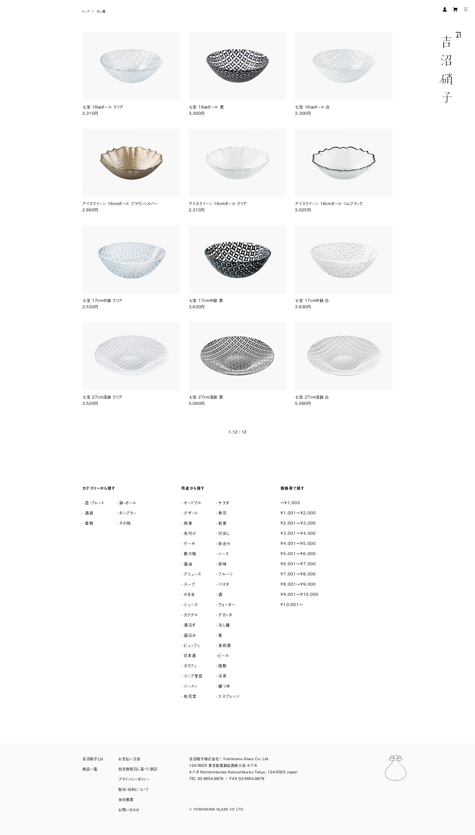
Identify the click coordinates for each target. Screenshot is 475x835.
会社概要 (126, 799)
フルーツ (225, 574)
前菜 (222, 523)
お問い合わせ (129, 809)
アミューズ (192, 574)
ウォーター (226, 604)
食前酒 (224, 645)
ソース (223, 553)
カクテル (191, 614)
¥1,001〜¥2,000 (298, 512)
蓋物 (89, 523)
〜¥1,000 (290, 502)
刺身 (188, 523)
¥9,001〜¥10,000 (299, 594)
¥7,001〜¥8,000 (298, 574)
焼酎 (222, 665)
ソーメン (190, 686)
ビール (223, 655)
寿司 (222, 512)
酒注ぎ (190, 624)
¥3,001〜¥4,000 (298, 533)
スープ (189, 584)
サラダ (223, 502)
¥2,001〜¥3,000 (298, 523)
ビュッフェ (192, 645)
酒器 (89, 512)
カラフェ (190, 665)
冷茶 (222, 675)
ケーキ (189, 543)
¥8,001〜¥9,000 (298, 584)
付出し (224, 533)
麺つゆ (224, 686)
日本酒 (190, 655)
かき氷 (189, 594)
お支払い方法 (129, 758)
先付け (190, 533)
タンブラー (128, 512)
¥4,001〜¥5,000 (298, 543)
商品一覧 (90, 768)
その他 (125, 523)
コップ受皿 (193, 675)
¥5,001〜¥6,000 (298, 553)
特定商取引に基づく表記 (138, 768)
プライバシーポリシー (134, 779)
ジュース (191, 604)
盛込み (190, 635)
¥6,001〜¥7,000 (298, 563)
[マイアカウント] (444, 9)
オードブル (192, 502)
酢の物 (190, 553)
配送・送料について (133, 789)
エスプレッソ (228, 696)
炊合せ (224, 543)
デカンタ (225, 614)
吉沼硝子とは (92, 758)
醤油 (188, 563)
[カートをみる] (455, 9)
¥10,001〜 (291, 604)
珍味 (222, 563)
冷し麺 (101, 11)
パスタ (223, 584)
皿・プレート (94, 502)
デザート (191, 512)
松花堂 (190, 696)
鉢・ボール (127, 502)
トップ (86, 11)
